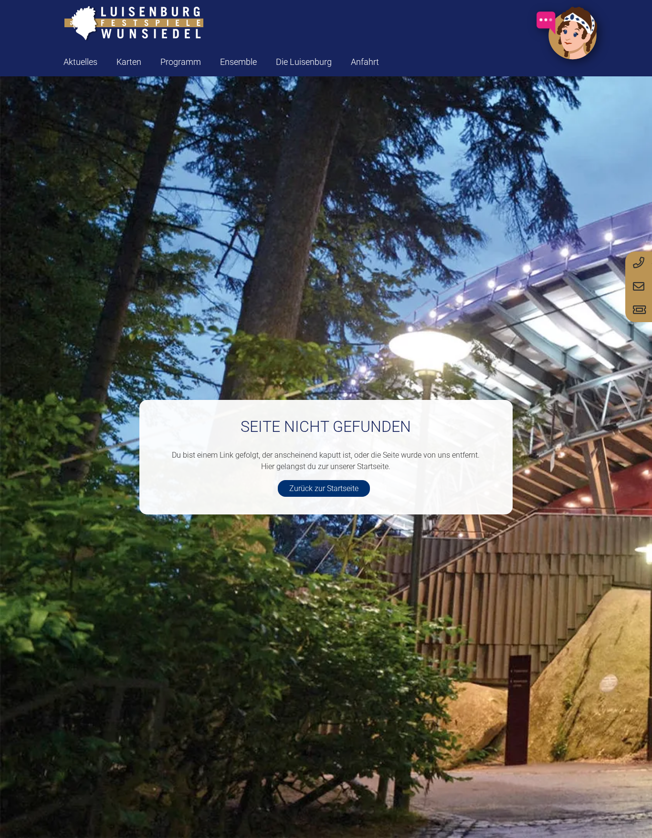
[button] (149, 62)
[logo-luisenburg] (133, 24)
